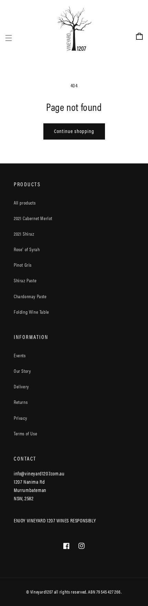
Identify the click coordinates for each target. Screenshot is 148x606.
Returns (21, 401)
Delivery (21, 386)
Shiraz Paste (25, 280)
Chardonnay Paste (30, 296)
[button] (8, 28)
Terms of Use (25, 433)
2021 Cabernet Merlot (33, 218)
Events (20, 355)
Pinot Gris (23, 264)
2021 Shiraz (24, 233)
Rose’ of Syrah (27, 249)
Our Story (22, 370)
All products (24, 202)
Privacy (20, 417)
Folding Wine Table (31, 311)
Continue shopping (74, 130)
